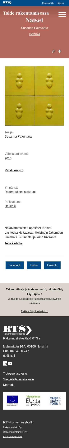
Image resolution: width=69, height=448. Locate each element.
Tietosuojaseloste (15, 373)
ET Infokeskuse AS (12, 436)
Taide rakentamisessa (26, 13)
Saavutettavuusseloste (18, 379)
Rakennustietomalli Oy (15, 432)
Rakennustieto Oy (12, 427)
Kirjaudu (60, 3)
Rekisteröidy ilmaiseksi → (34, 311)
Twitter (34, 265)
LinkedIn (52, 265)
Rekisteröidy (48, 3)
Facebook (15, 265)
